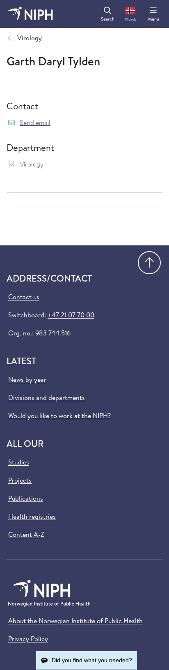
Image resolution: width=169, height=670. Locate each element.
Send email (35, 122)
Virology (31, 164)
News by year (27, 379)
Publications (25, 498)
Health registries (32, 516)
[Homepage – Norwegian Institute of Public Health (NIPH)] (30, 14)
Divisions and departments (46, 397)
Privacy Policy (28, 638)
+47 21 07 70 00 (71, 314)
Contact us (23, 296)
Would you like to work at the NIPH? (59, 415)
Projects (20, 480)
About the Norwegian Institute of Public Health (75, 620)
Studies (18, 462)
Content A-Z (26, 534)
